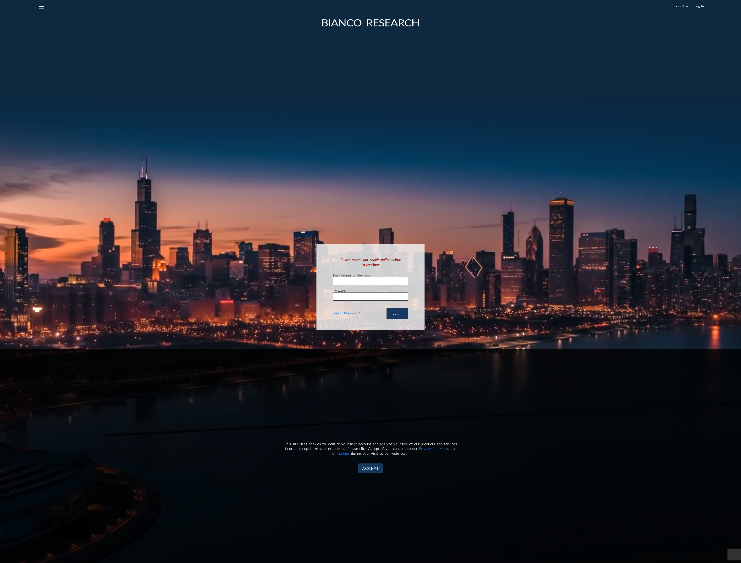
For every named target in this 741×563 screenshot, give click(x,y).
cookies (343, 453)
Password (339, 290)
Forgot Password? (346, 313)
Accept (370, 468)
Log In (699, 6)
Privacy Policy (430, 448)
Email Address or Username (351, 275)
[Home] (370, 22)
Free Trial (681, 6)
